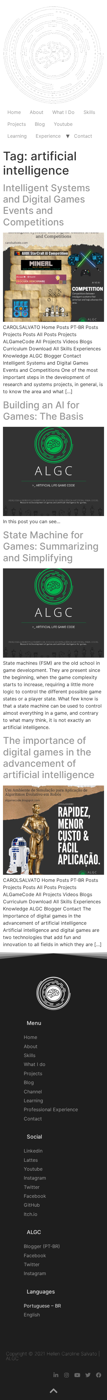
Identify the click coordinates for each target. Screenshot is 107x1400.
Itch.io (30, 1214)
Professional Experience (51, 1109)
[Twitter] (88, 1375)
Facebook (35, 1196)
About (36, 112)
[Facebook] (98, 1375)
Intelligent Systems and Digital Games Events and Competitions (46, 205)
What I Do (63, 112)
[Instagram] (66, 1375)
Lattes (31, 1160)
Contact (83, 136)
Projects (16, 124)
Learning (17, 136)
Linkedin (33, 1151)
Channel (33, 1092)
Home (14, 112)
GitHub (32, 1205)
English (32, 1315)
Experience (48, 136)
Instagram (35, 1178)
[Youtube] (77, 1375)
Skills (89, 112)
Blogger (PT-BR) (42, 1246)
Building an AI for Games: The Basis (43, 410)
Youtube (63, 124)
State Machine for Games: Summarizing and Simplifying (51, 546)
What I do (34, 1064)
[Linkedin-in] (56, 1375)
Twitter (32, 1187)
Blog (40, 124)
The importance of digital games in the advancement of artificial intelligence (49, 757)
